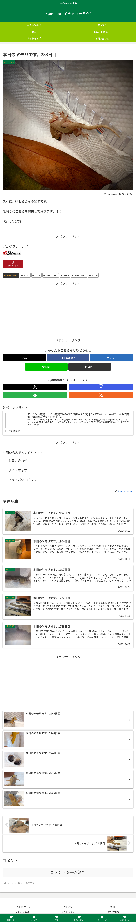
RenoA (27, 275)
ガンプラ (68, 906)
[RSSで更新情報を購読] (101, 395)
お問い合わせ (17, 460)
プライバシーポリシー (24, 479)
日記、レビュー (23, 911)
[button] (89, 367)
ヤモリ (66, 275)
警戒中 (95, 275)
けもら (38, 275)
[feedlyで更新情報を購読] (35, 395)
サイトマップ (17, 470)
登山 (112, 906)
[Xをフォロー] (35, 387)
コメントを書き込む (68, 872)
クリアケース (52, 275)
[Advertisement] (68, 310)
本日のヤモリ (12, 275)
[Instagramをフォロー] (101, 387)
